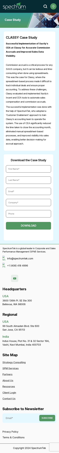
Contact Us (9, 398)
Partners (7, 374)
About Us (7, 380)
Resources (8, 386)
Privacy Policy (10, 431)
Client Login (9, 392)
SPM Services (10, 368)
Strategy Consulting (14, 362)
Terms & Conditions (13, 437)
